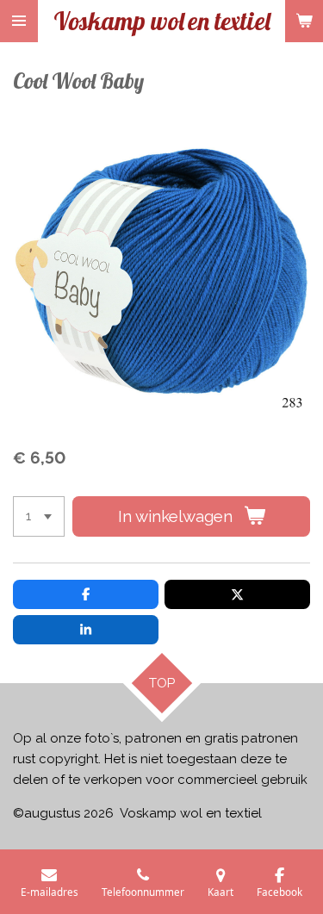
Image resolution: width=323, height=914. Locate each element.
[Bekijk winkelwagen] (304, 21)
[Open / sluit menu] (19, 21)
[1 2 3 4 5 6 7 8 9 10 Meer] (39, 516)
